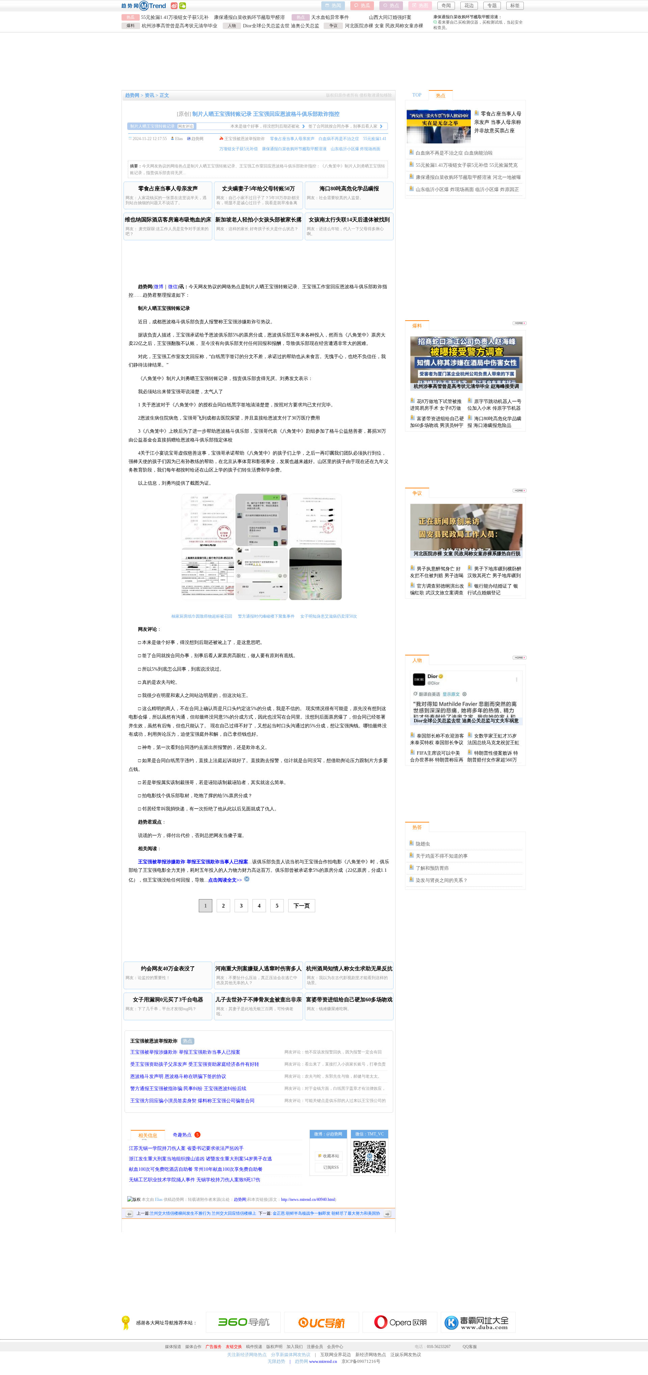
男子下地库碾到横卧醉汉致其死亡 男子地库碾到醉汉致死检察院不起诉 (494, 575)
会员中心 (335, 1346)
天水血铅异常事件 (330, 17)
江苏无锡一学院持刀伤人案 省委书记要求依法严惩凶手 (186, 1148)
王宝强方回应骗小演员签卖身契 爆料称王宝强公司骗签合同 (192, 1100)
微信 (173, 286)
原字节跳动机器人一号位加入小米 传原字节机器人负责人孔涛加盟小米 (494, 408)
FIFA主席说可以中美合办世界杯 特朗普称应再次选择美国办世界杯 (436, 760)
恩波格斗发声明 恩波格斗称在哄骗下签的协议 (178, 1076)
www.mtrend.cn (323, 1361)
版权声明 (274, 1346)
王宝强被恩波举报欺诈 (244, 138)
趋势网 (240, 1199)
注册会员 (315, 1346)
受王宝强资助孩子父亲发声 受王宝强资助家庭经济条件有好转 (194, 1064)
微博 (158, 286)
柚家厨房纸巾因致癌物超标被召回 (201, 616)
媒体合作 (193, 1346)
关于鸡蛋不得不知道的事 (442, 856)
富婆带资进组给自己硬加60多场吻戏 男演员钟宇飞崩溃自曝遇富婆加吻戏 (437, 425)
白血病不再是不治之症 (339, 138)
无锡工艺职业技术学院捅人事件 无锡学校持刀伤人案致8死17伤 (194, 1179)
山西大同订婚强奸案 (390, 17)
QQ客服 (470, 1346)
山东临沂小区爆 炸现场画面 (355, 148)
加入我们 (295, 1346)
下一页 (302, 906)
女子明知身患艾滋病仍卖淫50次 (328, 616)
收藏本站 (330, 1156)
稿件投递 (254, 1346)
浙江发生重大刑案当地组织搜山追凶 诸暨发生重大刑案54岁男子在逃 (200, 1158)
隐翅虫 (423, 843)
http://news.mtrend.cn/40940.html (308, 1199)
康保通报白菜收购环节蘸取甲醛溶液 (294, 148)
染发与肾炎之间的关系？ (442, 880)
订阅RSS (330, 1167)
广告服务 (214, 1346)
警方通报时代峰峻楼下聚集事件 (266, 616)
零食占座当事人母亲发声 (292, 138)
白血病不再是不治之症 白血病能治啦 (454, 153)
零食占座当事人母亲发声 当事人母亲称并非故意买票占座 (497, 122)
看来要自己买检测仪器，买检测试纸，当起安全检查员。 (478, 22)
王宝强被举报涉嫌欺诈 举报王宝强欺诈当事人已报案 (185, 1052)
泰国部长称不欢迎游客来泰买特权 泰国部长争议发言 (437, 742)
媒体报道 (173, 1346)
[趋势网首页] (245, 880)
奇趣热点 (182, 1134)
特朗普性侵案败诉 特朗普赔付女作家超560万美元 (492, 760)
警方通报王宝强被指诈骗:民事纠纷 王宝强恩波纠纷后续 (188, 1088)
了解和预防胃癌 (432, 868)
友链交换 (234, 1346)
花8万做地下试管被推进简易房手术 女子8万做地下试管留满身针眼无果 (436, 408)
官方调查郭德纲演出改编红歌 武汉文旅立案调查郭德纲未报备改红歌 (437, 593)
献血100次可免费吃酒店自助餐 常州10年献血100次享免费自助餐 (196, 1169)
